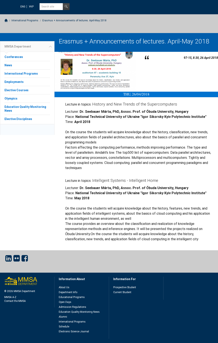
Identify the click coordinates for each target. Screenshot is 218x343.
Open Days (65, 302)
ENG (22, 6)
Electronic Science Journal (74, 331)
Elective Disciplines (18, 119)
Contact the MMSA (15, 301)
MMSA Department (17, 46)
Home (6, 20)
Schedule (64, 326)
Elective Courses (16, 90)
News (8, 65)
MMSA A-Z (10, 297)
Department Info (68, 292)
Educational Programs (72, 297)
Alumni (63, 316)
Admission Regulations (72, 306)
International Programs (24, 20)
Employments (14, 82)
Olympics (10, 98)
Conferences (13, 57)
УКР (31, 6)
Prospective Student (124, 287)
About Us (64, 287)
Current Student (122, 292)
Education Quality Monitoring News (79, 311)
